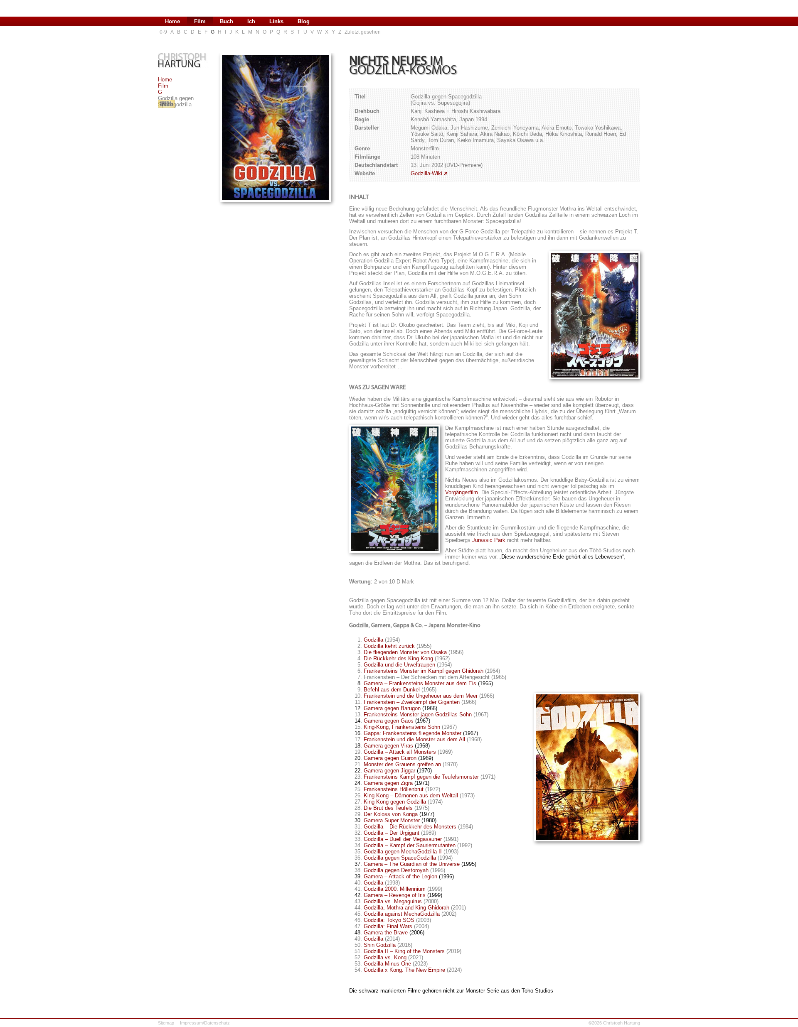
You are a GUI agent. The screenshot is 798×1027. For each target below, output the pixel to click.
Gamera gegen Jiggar (389, 770)
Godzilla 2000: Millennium (395, 889)
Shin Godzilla (380, 945)
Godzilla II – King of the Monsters (404, 951)
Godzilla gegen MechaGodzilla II (403, 851)
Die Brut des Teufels (388, 808)
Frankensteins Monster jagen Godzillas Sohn (418, 714)
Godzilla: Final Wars (388, 926)
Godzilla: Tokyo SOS (389, 920)
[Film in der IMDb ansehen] (166, 108)
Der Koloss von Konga (391, 814)
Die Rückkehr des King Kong (398, 658)
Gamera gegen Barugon (392, 708)
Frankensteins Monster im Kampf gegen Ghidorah (423, 671)
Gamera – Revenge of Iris (395, 895)
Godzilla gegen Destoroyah (396, 870)
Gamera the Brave (386, 932)
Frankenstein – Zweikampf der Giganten (412, 702)
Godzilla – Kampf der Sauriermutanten (410, 845)
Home (165, 79)
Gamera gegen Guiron (390, 758)
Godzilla (373, 640)
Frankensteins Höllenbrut (394, 789)
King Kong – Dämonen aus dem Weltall (411, 795)
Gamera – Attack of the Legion (400, 876)
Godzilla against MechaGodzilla (402, 914)
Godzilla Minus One (387, 964)
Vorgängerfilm (461, 492)
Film (163, 86)
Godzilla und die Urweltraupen (399, 665)
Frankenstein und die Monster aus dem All (414, 739)
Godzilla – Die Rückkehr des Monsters (410, 827)
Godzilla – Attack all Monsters (400, 752)
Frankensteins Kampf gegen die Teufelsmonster (421, 777)
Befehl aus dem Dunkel (392, 689)
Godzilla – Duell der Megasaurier (403, 839)
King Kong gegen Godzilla (395, 802)
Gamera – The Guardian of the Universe (412, 864)
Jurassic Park (488, 540)
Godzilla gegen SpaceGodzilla (400, 858)
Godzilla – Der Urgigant (391, 833)
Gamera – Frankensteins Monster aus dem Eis (420, 683)
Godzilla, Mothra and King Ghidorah (406, 907)
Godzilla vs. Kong (385, 957)
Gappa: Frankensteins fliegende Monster (412, 733)
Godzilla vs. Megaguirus (393, 901)
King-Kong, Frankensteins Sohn (402, 727)
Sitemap (166, 1022)
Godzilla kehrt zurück (389, 646)
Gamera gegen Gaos (389, 721)
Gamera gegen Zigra (388, 783)
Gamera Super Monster (392, 820)
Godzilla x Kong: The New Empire (404, 970)
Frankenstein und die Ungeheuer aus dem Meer (421, 696)
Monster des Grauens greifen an (402, 764)
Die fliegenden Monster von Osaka (405, 652)
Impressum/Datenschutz (205, 1022)
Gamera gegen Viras (388, 746)
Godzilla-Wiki (426, 173)
